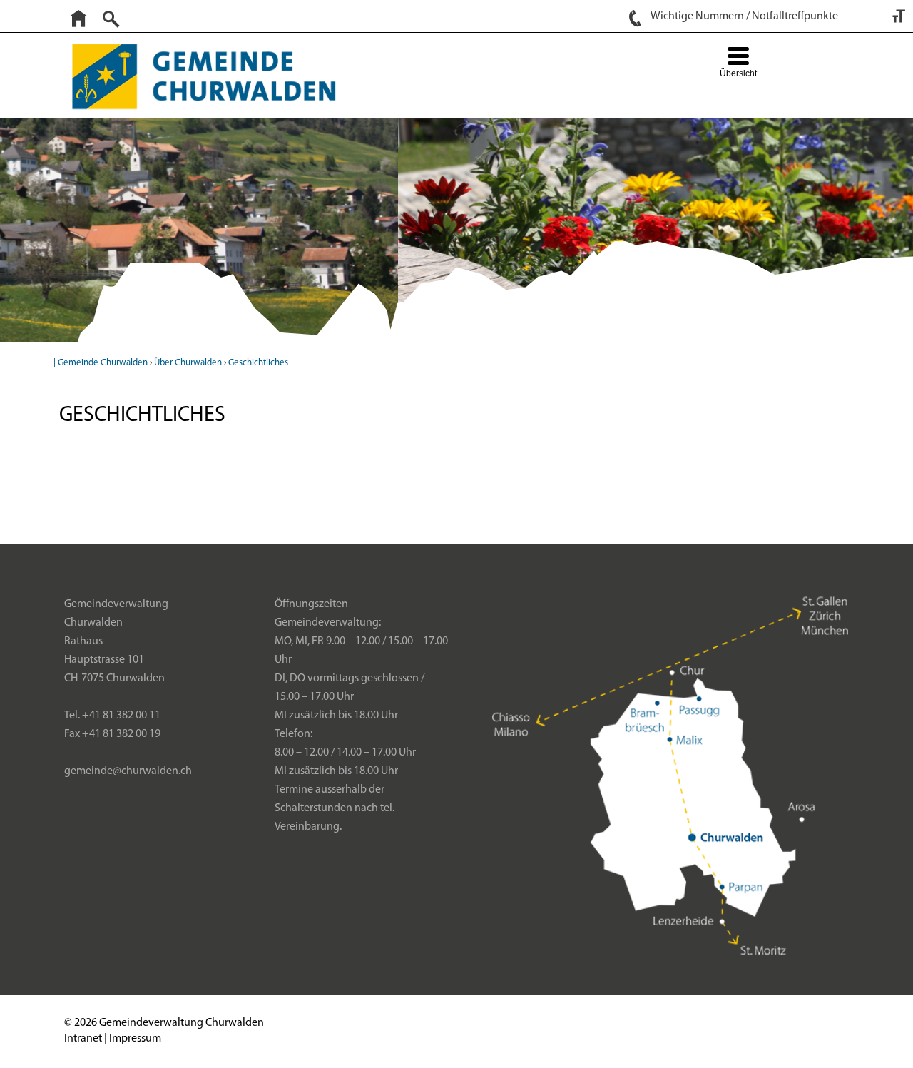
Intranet (83, 1038)
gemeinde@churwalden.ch (128, 771)
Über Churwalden (188, 362)
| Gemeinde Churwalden (100, 362)
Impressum (135, 1038)
